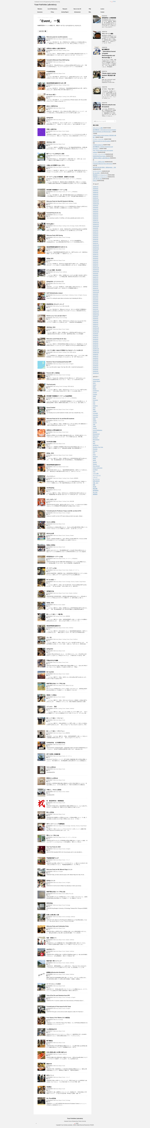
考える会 (71, 685)
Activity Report (64, 12)
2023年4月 (95, 260)
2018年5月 (95, 358)
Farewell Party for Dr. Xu (53, 212)
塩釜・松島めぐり (51, 937)
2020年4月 (95, 320)
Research (65, 8)
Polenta (95, 180)
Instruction (39, 12)
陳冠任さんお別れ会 (52, 778)
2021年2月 (95, 307)
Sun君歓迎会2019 (51, 1029)
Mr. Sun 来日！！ (51, 579)
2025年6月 (95, 211)
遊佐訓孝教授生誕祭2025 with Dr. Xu (56, 247)
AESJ (94, 383)
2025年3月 (95, 216)
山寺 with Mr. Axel (97, 178)
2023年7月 (95, 254)
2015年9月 (95, 369)
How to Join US (77, 8)
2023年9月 (95, 250)
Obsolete (95, 449)
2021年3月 (95, 305)
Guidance (95, 405)
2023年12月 (96, 245)
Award (94, 385)
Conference (71, 295)
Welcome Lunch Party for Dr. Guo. (56, 338)
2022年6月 (95, 279)
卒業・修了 (95, 483)
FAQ (90, 8)
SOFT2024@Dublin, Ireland (54, 293)
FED (94, 403)
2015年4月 (95, 371)
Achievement (77, 12)
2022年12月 (96, 267)
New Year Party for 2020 (53, 847)
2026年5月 (95, 190)
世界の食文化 (73, 96)
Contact (102, 12)
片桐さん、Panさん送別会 (53, 789)
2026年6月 (95, 188)
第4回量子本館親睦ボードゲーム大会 (56, 189)
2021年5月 (95, 301)
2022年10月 (96, 271)
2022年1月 (95, 288)
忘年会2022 (49, 649)
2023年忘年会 (50, 487)
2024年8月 (95, 230)
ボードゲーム (73, 178)
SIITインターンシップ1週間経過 (55, 823)
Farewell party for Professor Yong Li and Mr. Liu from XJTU (63, 511)
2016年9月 (95, 365)
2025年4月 (95, 215)
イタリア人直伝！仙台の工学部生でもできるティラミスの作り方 (64, 350)
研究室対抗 (78, 178)
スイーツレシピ (97, 475)
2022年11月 (96, 269)
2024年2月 (95, 241)
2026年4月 (95, 192)
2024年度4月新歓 (51, 441)
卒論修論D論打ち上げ (52, 858)
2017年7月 (95, 362)
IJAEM (94, 411)
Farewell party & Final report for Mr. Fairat (58, 1006)
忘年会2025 (49, 117)
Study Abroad (82, 581)
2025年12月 (96, 200)
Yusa (94, 471)
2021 (49, 746)
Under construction (97, 467)
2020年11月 (96, 313)
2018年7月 (95, 356)
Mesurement (96, 439)
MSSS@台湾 (50, 533)
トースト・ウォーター (108, 89)
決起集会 (48, 1087)
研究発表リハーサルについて (100, 175)
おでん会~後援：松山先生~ (54, 270)
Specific (95, 462)
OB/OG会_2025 (50, 142)
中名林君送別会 (50, 71)
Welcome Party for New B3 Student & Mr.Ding (59, 201)
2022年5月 (95, 281)
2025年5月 (95, 213)
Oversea (71, 203)
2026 (49, 40)
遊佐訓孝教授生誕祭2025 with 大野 (56, 83)
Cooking (64, 50)
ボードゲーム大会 (51, 568)
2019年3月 (95, 345)
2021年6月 (95, 299)
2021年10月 (96, 292)
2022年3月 (95, 284)
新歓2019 (49, 1063)
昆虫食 (67, 685)
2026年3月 (95, 194)
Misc (90, 12)
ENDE (94, 396)
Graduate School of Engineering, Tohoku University (75, 1121)
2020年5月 (95, 318)
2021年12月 (96, 290)
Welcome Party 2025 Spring (54, 235)
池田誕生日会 (50, 591)
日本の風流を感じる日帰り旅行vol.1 (56, 1052)
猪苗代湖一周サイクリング (53, 961)
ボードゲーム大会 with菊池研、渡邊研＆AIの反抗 (60, 176)
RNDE (94, 458)
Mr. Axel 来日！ (96, 173)
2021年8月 (95, 296)
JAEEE (94, 420)
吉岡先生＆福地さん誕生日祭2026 (56, 48)
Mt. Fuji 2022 (50, 672)
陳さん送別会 (50, 812)
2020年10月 (96, 314)
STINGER (92, 1125)
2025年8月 (95, 207)
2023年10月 (96, 249)
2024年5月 (95, 235)
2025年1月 (95, 220)
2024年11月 (96, 224)
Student (70, 38)
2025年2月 (95, 218)
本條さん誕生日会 (51, 129)
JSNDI (94, 426)
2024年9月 (95, 228)
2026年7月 (95, 186)
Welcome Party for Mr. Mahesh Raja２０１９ (59, 869)
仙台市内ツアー (50, 949)
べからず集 (95, 473)
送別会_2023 (50, 602)
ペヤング (68, 860)
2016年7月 (95, 367)
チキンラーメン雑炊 (107, 33)
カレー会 (48, 637)
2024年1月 (95, 243)
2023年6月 (95, 256)
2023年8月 (95, 252)
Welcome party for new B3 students (57, 37)
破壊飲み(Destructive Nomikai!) (55, 972)
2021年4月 (95, 303)
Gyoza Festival (50, 407)
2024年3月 (95, 239)
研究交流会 (49, 903)
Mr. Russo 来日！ (51, 94)
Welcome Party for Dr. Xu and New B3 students (60, 418)
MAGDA (95, 432)
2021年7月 (95, 297)
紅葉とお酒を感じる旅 (52, 914)
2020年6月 (95, 316)
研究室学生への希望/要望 (109, 18)
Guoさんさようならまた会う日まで (56, 315)
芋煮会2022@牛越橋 (52, 660)
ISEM (94, 419)
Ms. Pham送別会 (51, 1098)
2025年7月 (95, 209)
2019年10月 (96, 331)
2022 (49, 652)
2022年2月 (95, 286)
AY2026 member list (98, 144)
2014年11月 (96, 373)
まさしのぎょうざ (51, 499)
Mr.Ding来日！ (50, 224)
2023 (49, 491)
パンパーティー (50, 476)
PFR (94, 452)
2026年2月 (95, 196)
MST (94, 443)
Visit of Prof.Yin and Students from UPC (58, 995)
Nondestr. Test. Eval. (98, 447)
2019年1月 (95, 346)
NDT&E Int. (96, 445)
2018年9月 (95, 354)
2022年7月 (95, 277)
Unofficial (65, 272)
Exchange (72, 225)
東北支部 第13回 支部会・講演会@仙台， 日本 (104, 167)
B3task (94, 388)
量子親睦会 (49, 1040)
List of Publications (52, 8)
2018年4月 (95, 360)
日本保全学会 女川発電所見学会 (55, 742)
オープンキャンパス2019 (53, 984)
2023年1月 (95, 265)
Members (40, 8)
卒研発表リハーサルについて (100, 176)
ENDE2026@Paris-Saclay (99, 156)
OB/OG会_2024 (50, 327)
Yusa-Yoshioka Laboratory (45, 5)
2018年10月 (96, 352)
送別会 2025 (49, 258)
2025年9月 (95, 205)
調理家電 (76, 478)
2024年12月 (96, 222)
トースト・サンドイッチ (99, 154)
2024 (49, 273)
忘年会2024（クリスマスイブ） (55, 281)
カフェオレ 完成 (51, 706)
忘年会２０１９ (50, 880)
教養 (63, 306)
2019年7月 (95, 337)
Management (96, 434)
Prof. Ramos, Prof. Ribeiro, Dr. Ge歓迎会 (58, 1017)
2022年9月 (95, 273)
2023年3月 (95, 262)
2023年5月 (95, 258)
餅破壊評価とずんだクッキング (55, 304)
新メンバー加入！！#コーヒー (54, 718)
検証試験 (67, 306)
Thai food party (50, 384)
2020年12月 (96, 311)
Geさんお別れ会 (51, 767)
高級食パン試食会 (51, 695)
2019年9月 (95, 333)
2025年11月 (96, 201)
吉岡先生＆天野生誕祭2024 (54, 430)
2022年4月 (95, 282)
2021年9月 (95, 294)
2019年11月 (96, 330)
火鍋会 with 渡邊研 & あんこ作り (55, 165)
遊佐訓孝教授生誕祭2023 (53, 625)
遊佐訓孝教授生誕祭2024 (53, 464)
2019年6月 (95, 339)
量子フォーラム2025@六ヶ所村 (55, 153)
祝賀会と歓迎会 (50, 545)
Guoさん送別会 (50, 522)
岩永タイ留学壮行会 (52, 106)
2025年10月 (96, 203)
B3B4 (63, 38)
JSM (94, 424)
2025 (49, 121)
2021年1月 (95, 309)
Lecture (102, 8)
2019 (49, 872)
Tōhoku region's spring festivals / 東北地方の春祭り (109, 75)
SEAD (94, 460)
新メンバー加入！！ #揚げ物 (54, 614)
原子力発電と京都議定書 (53, 754)
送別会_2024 (50, 453)
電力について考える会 (52, 835)
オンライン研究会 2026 (99, 161)
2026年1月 (95, 198)
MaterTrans (96, 435)
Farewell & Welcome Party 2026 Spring (57, 60)
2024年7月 (95, 232)
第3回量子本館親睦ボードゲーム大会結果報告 (59, 396)
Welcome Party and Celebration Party (57, 926)
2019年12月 (96, 328)
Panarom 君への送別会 (53, 373)
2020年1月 (95, 326)
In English (60, 214)
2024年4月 (95, 237)
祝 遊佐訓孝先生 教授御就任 (55, 800)
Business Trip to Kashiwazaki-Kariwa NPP (58, 362)
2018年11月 (96, 350)
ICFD (94, 407)
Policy (52, 12)
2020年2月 (95, 324)
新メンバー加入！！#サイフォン (55, 731)
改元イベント (50, 1075)
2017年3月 (95, 363)
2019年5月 (95, 341)
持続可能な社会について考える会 (55, 683)
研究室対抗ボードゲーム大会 (54, 556)
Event (66, 38)
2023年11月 (96, 247)
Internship (73, 825)
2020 (49, 804)
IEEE (94, 409)
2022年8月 (95, 275)
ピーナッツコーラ (97, 171)
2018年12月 (96, 348)
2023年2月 (95, 264)
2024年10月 (96, 226)
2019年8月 (95, 335)
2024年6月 (95, 233)
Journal (95, 422)
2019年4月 (95, 343)
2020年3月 (95, 322)
